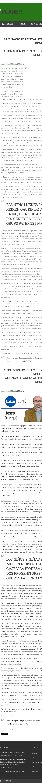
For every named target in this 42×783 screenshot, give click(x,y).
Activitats (34, 753)
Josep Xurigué (6, 64)
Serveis (22, 24)
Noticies (34, 758)
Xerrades (34, 771)
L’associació (7, 24)
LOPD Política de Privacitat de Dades (12, 771)
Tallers (33, 767)
